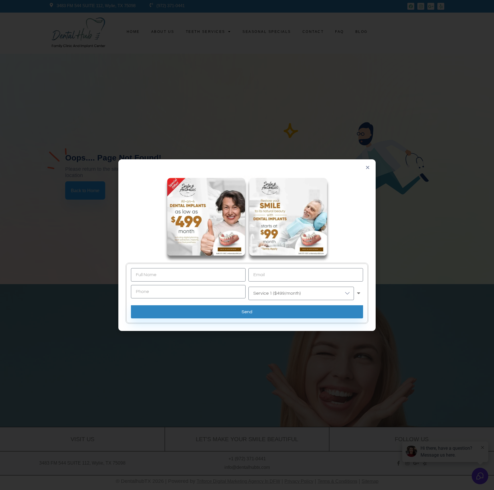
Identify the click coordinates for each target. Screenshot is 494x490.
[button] (367, 167)
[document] (247, 245)
